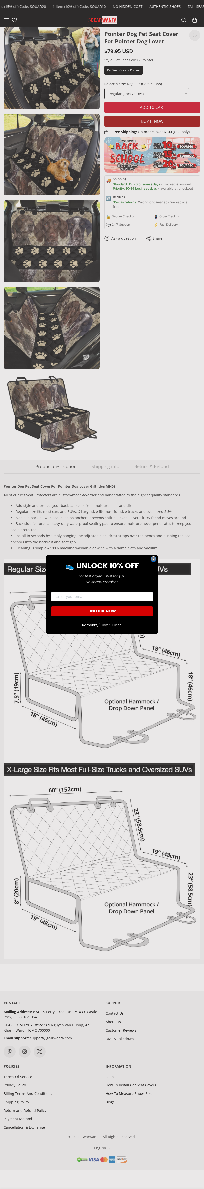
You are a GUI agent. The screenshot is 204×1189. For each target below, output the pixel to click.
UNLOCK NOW (102, 611)
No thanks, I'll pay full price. (102, 625)
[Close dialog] (153, 559)
